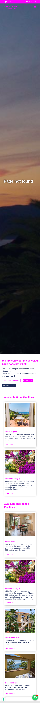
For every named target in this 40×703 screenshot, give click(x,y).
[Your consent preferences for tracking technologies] (4, 699)
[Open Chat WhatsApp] (35, 697)
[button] (34, 7)
